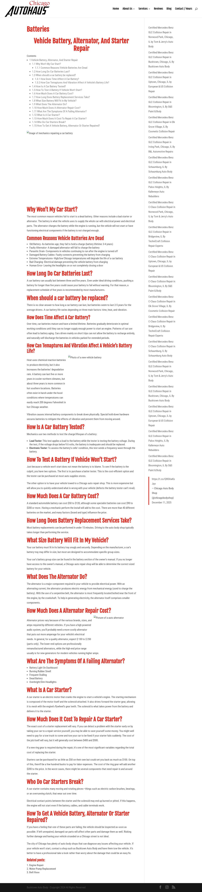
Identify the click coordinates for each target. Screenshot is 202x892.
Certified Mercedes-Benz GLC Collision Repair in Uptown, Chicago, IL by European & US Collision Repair (160, 82)
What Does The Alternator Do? (49, 104)
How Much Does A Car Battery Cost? (52, 93)
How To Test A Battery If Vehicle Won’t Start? (57, 90)
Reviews (158, 9)
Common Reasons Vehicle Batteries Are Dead (61, 67)
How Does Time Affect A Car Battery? (57, 79)
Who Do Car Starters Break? (49, 122)
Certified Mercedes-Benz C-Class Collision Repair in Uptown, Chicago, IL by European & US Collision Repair (161, 261)
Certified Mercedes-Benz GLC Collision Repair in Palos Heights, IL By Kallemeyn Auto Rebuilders (160, 187)
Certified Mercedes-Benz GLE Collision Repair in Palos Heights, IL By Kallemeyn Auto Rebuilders (160, 441)
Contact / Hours (183, 9)
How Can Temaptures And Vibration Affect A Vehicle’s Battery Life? (72, 82)
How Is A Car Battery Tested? (49, 86)
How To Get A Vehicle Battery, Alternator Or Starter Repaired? (66, 125)
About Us (127, 9)
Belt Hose (34, 872)
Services (143, 9)
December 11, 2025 (161, 502)
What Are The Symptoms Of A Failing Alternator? (59, 111)
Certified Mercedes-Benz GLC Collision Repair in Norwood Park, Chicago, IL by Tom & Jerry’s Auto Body (160, 37)
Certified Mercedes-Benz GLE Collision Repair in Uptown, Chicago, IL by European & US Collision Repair (160, 416)
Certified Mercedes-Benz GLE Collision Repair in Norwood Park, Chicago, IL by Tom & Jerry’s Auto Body (160, 371)
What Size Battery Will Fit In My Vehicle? (54, 100)
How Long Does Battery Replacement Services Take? (61, 97)
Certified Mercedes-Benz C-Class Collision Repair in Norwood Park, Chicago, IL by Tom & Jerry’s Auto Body (161, 212)
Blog (169, 9)
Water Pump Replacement (42, 868)
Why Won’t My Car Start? (46, 63)
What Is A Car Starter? (46, 115)
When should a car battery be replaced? (54, 75)
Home (116, 9)
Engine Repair (36, 865)
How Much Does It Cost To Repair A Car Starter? (59, 118)
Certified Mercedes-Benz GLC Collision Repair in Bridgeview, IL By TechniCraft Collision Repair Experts (160, 237)
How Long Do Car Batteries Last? (51, 71)
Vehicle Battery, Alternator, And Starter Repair (53, 60)
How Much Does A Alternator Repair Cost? (56, 107)
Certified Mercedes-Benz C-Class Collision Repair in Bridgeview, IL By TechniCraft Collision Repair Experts (161, 326)
